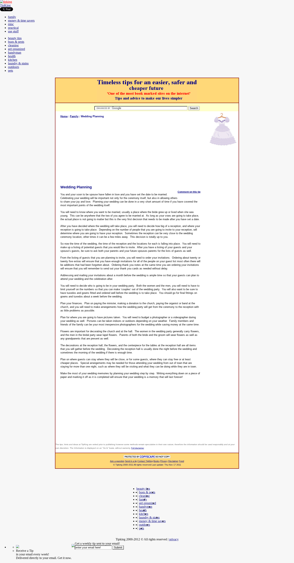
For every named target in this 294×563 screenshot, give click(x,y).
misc (11, 24)
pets (10, 70)
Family (74, 116)
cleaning (13, 45)
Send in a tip (131, 461)
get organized (16, 49)
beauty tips (15, 38)
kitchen (12, 59)
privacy (174, 539)
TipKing (5, 5)
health (12, 56)
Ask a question (117, 461)
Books (156, 461)
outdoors (13, 67)
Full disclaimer (137, 448)
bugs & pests (16, 41)
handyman (14, 52)
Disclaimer (173, 461)
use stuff (13, 31)
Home (64, 116)
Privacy (164, 461)
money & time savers (21, 20)
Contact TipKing (145, 461)
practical (13, 27)
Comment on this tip (189, 192)
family (12, 17)
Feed (181, 461)
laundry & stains (18, 63)
